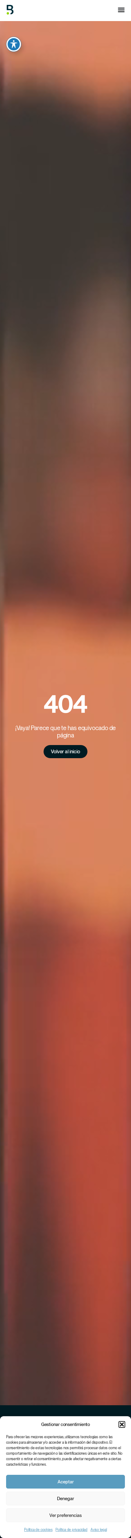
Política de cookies (38, 1530)
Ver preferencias (65, 1515)
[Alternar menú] (121, 9)
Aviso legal (98, 1530)
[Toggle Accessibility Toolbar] (13, 44)
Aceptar (66, 1482)
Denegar (65, 1498)
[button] (122, 1424)
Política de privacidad (71, 1530)
